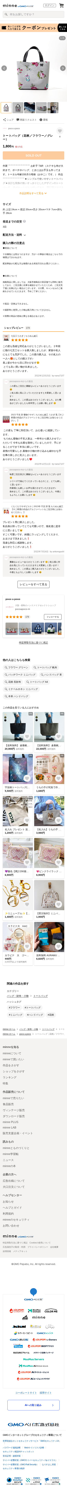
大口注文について (14, 1186)
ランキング (9, 1077)
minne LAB (9, 1127)
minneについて (12, 1053)
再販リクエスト (28, 119)
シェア (10, 119)
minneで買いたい (13, 1059)
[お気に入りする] (59, 130)
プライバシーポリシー (37, 1247)
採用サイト (46, 1392)
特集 (5, 1083)
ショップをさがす (14, 1071)
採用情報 (7, 1251)
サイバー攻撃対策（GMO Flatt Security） (20, 1464)
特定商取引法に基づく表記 (33, 642)
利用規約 (8, 1213)
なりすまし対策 (49, 1464)
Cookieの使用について (40, 1243)
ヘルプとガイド (12, 1207)
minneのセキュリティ (16, 1219)
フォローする (53, 617)
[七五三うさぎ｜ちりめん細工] (20, 340)
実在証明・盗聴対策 (12, 1456)
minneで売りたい (13, 1098)
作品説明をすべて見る (31, 193)
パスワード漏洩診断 (12, 1447)
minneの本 (9, 1166)
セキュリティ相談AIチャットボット (18, 1451)
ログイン (49, 5)
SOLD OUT (34, 155)
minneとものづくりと (16, 1148)
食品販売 (8, 1104)
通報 (45, 119)
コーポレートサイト (26, 1392)
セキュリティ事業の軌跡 (14, 1468)
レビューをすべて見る (33, 584)
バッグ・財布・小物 (18, 995)
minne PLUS (10, 1122)
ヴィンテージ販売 (14, 1110)
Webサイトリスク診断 (34, 1447)
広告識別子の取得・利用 (14, 1247)
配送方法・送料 (12, 234)
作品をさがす (11, 1065)
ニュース (8, 1160)
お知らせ (8, 1201)
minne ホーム (9, 1029)
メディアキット (20, 1251)
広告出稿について (14, 1180)
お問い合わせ (11, 1225)
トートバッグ (40, 995)
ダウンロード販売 (14, 1116)
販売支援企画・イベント (18, 1133)
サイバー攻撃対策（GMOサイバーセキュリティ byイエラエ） (30, 1460)
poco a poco (14, 128)
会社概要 (54, 1247)
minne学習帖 (11, 1154)
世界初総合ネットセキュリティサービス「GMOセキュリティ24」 (32, 1441)
